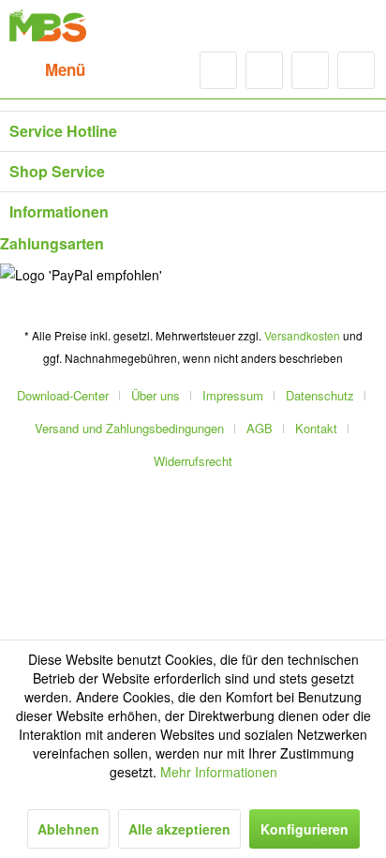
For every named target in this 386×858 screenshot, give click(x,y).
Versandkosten (302, 335)
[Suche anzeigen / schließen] (218, 70)
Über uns (155, 395)
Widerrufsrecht (193, 461)
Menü (65, 69)
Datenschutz (320, 395)
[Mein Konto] (310, 70)
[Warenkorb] (356, 70)
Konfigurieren (304, 829)
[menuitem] (47, 70)
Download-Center (63, 395)
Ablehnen (68, 829)
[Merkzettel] (264, 70)
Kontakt (316, 428)
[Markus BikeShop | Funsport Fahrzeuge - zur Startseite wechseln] (47, 25)
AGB (259, 428)
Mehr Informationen (218, 771)
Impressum (232, 395)
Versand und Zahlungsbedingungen (129, 428)
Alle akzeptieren (179, 829)
